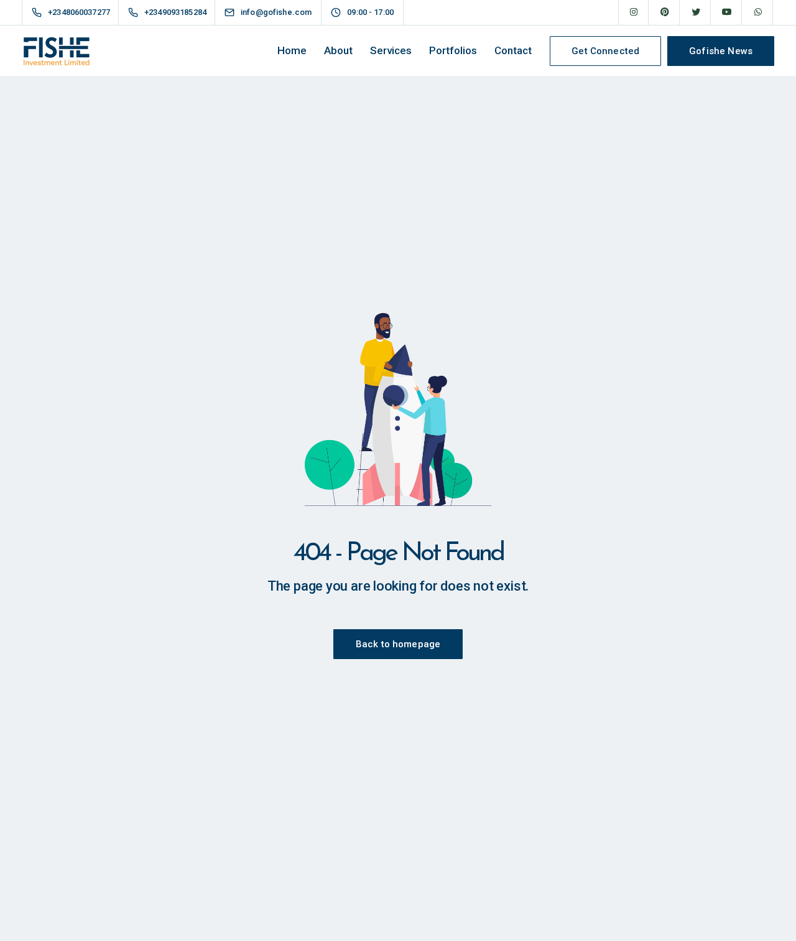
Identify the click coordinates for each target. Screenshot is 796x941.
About (338, 50)
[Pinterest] (665, 12)
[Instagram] (634, 12)
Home (292, 50)
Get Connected (605, 51)
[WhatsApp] (758, 12)
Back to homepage (398, 644)
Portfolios (453, 50)
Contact (513, 50)
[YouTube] (727, 12)
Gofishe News (720, 51)
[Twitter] (696, 12)
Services (391, 50)
